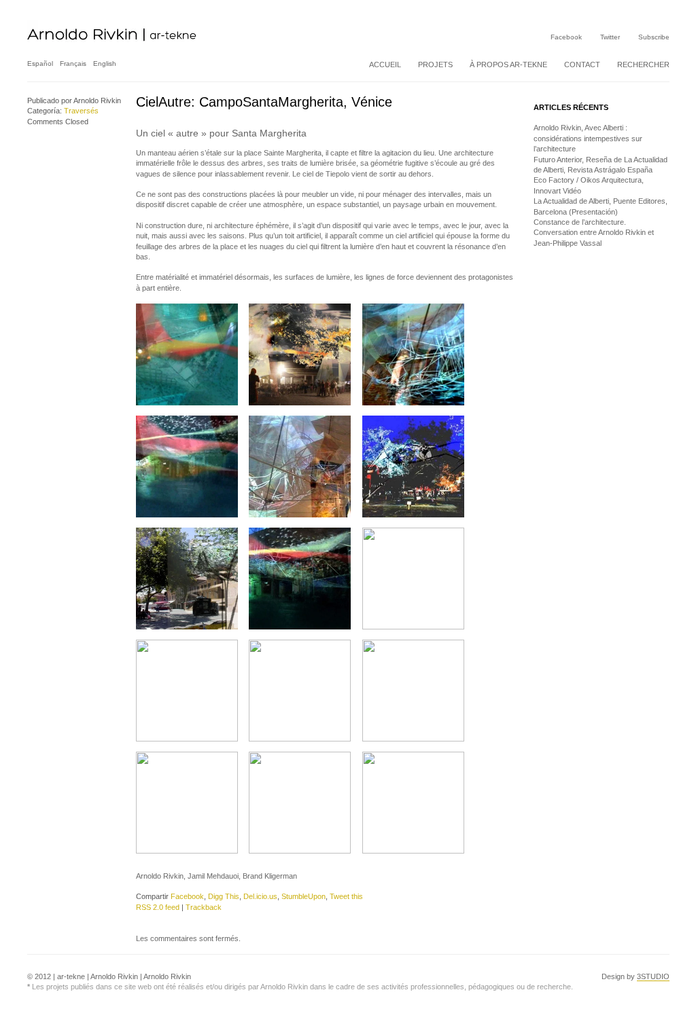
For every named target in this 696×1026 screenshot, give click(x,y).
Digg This (223, 896)
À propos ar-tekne (508, 64)
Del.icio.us (260, 896)
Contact (582, 64)
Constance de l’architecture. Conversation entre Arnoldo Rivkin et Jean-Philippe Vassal (594, 232)
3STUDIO (653, 976)
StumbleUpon (303, 896)
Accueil (385, 64)
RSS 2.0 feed (157, 907)
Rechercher (643, 64)
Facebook (566, 37)
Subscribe (653, 37)
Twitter (610, 37)
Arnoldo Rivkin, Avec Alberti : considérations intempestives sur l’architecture (588, 138)
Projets (435, 64)
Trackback (204, 907)
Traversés (81, 111)
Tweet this (346, 896)
